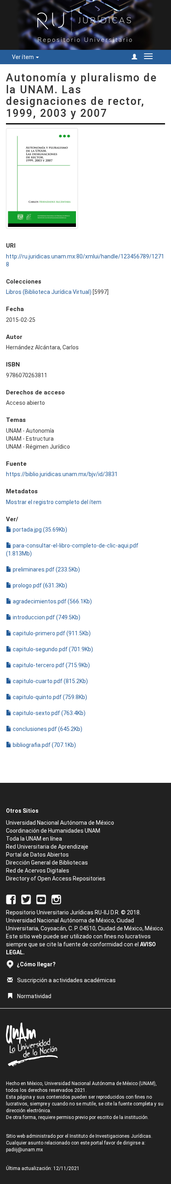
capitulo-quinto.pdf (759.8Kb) (49, 697)
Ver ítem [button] (23, 57)
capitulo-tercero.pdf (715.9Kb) (51, 665)
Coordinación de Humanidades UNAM (53, 830)
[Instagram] (56, 899)
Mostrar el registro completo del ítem (53, 502)
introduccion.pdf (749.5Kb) (46, 617)
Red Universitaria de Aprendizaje (47, 846)
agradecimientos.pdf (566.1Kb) (52, 601)
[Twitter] (26, 899)
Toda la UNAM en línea (34, 838)
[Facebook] (11, 899)
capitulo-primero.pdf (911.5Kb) (51, 633)
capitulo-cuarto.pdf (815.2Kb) (50, 681)
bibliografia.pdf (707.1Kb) (44, 745)
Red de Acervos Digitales (37, 870)
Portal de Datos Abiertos (37, 854)
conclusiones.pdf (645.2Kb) (47, 729)
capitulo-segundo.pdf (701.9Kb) (52, 649)
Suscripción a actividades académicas (66, 980)
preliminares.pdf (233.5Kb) (46, 569)
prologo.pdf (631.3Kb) (39, 585)
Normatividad (34, 996)
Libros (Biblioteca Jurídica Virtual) (48, 292)
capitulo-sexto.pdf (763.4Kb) (49, 713)
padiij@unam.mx (24, 1149)
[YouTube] (41, 899)
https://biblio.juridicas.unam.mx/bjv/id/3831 (62, 474)
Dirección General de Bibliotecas (47, 862)
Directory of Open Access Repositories (55, 878)
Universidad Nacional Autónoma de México (60, 823)
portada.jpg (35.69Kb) (39, 529)
